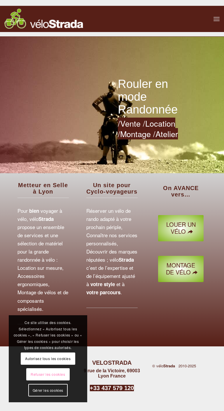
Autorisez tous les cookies (48, 358)
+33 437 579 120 (112, 388)
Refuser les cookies (48, 374)
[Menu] (217, 19)
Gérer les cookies (48, 390)
